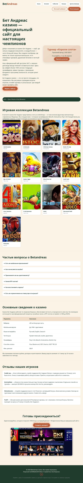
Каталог (46, 4)
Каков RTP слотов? (11, 281)
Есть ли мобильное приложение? (16, 263)
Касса (38, 4)
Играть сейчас (10, 89)
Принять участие (62, 59)
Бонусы (64, 4)
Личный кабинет (60, 9)
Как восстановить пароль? (14, 287)
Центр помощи (74, 4)
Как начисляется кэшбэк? (14, 269)
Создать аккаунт (41, 425)
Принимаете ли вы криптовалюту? (17, 275)
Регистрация (74, 9)
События (55, 4)
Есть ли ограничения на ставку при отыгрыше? (21, 293)
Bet (10, 4)
